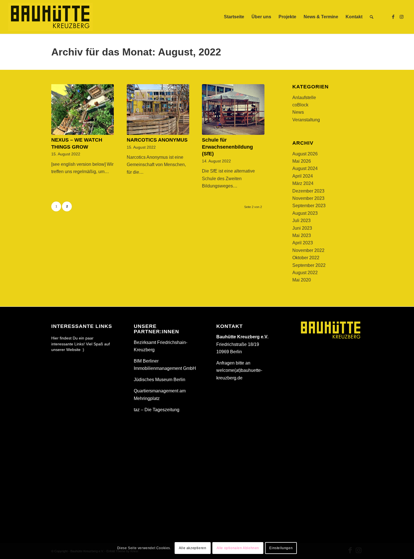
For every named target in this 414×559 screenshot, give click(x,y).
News (298, 112)
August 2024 (305, 168)
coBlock (300, 104)
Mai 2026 (301, 161)
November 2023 (308, 198)
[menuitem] (234, 17)
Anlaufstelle (304, 97)
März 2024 (302, 183)
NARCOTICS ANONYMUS (157, 140)
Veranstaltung (306, 119)
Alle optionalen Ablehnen (238, 548)
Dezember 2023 (308, 191)
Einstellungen (281, 548)
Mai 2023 (301, 235)
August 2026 (305, 153)
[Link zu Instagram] (401, 16)
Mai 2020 (301, 280)
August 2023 (305, 213)
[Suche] (371, 17)
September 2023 (309, 205)
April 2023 (302, 242)
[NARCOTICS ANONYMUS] (158, 109)
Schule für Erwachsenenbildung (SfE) (227, 146)
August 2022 (305, 272)
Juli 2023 (301, 220)
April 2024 (302, 176)
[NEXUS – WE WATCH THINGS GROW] (82, 109)
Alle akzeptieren (192, 548)
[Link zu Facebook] (393, 16)
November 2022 (308, 250)
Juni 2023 (302, 228)
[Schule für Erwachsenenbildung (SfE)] (233, 109)
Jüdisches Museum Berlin (159, 379)
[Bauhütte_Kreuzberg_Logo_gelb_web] (50, 17)
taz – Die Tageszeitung (156, 409)
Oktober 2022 (305, 257)
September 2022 (309, 265)
